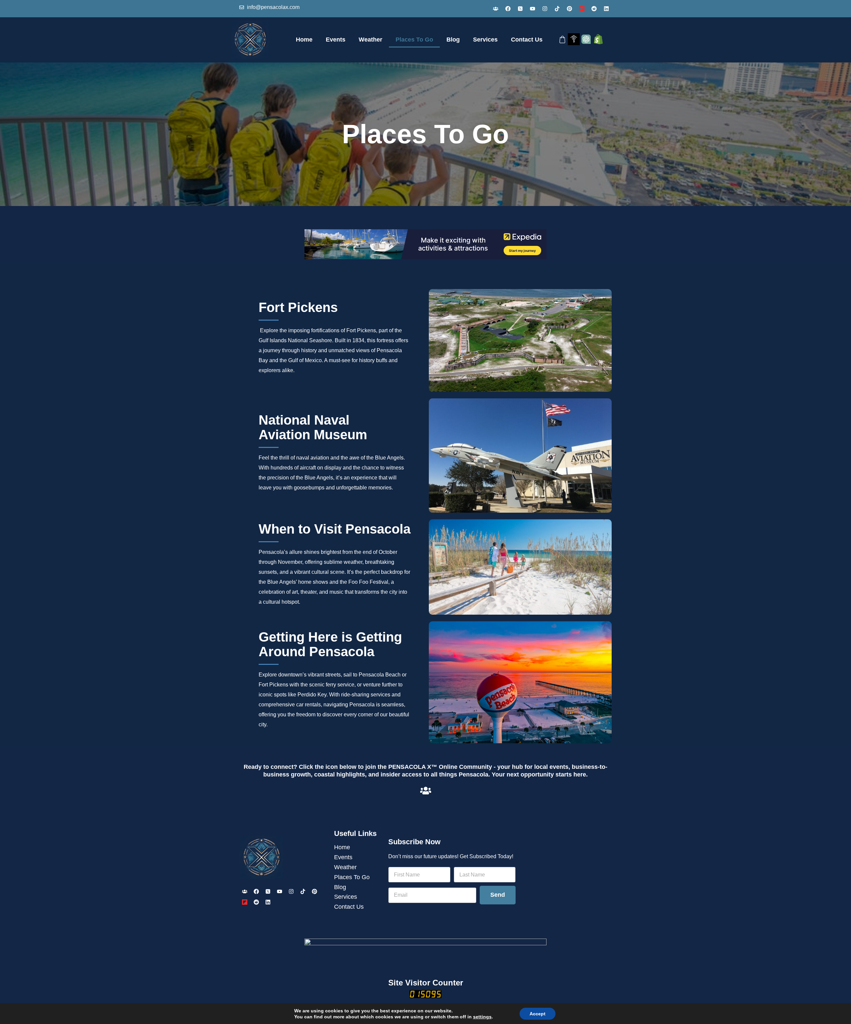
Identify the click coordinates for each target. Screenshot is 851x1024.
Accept (538, 1013)
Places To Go (414, 39)
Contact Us (527, 39)
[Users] (495, 8)
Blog (453, 39)
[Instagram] (545, 8)
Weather (370, 39)
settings (482, 1016)
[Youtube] (532, 8)
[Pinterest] (569, 8)
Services (485, 39)
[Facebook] (508, 8)
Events (335, 39)
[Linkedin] (606, 8)
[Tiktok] (557, 8)
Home (304, 39)
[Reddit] (594, 8)
